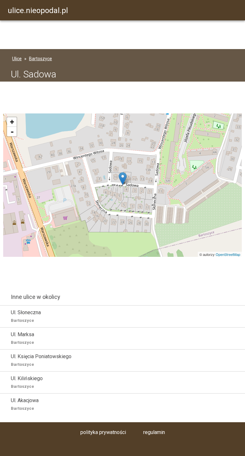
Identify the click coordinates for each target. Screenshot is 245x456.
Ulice (17, 58)
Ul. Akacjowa (25, 404)
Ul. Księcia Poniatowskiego (41, 360)
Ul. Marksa (22, 338)
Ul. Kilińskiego (27, 382)
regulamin (154, 432)
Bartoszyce (40, 58)
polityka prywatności (103, 432)
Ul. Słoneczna (26, 316)
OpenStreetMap (228, 254)
